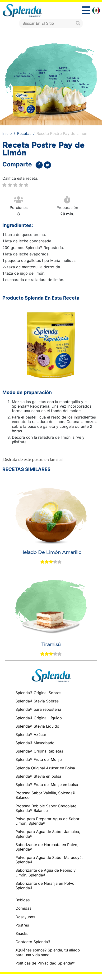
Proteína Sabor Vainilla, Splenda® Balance (45, 795)
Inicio (7, 133)
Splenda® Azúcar (30, 734)
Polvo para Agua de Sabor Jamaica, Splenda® (47, 833)
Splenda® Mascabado (35, 742)
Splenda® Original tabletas (39, 751)
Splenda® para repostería (38, 709)
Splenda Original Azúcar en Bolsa (45, 768)
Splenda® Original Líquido (38, 717)
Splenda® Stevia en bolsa (38, 776)
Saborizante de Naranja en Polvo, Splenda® (45, 885)
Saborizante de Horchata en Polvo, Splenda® (46, 847)
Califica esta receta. (20, 178)
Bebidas (22, 900)
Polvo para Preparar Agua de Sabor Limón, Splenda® (47, 821)
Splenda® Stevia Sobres (37, 701)
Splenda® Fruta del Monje (38, 759)
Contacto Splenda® (33, 942)
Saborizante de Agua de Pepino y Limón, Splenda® (45, 872)
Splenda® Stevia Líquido (37, 726)
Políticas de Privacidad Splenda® (45, 963)
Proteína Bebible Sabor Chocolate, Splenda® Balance (46, 808)
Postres (22, 925)
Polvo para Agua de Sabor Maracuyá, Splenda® (49, 859)
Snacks (21, 933)
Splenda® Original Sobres (38, 692)
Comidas (23, 908)
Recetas (24, 133)
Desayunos (25, 917)
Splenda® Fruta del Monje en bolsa (46, 784)
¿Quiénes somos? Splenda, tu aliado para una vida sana (47, 952)
